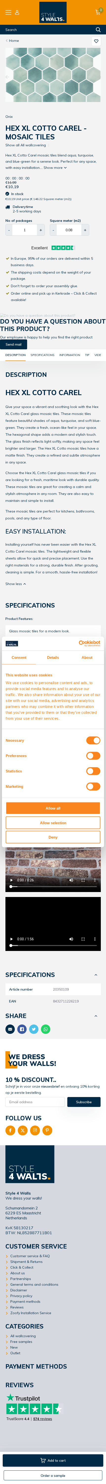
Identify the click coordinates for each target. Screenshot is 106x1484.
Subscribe (84, 1102)
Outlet (15, 1353)
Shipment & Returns (26, 1261)
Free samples (21, 1341)
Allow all (53, 808)
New (14, 1347)
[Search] (98, 29)
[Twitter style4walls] (33, 1029)
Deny (53, 837)
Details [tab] (53, 657)
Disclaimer (18, 1290)
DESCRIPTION (15, 355)
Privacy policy (21, 1296)
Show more (54, 167)
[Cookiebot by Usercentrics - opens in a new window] (78, 643)
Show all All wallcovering (25, 145)
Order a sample (53, 1475)
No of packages (18, 220)
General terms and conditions (34, 1284)
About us (17, 1273)
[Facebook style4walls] (22, 1029)
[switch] (93, 756)
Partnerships (20, 1279)
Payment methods (25, 1301)
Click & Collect (21, 1267)
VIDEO (99, 355)
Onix (9, 116)
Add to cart (57, 1460)
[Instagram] (35, 1130)
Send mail (13, 344)
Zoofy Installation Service (30, 1313)
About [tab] (87, 657)
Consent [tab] (19, 657)
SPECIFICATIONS (42, 355)
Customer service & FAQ (30, 1256)
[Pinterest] (47, 1130)
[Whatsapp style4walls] (45, 1029)
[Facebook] (10, 1130)
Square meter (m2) (65, 220)
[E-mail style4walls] (10, 1029)
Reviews (17, 1307)
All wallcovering (23, 1336)
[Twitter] (23, 1130)
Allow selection (53, 822)
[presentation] (7, 77)
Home (14, 40)
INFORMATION (69, 355)
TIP (87, 355)
